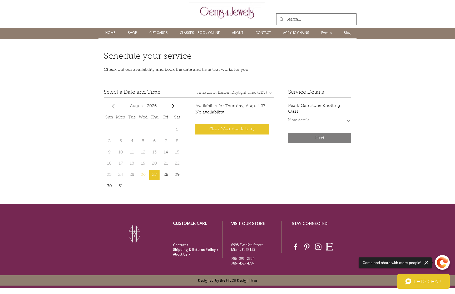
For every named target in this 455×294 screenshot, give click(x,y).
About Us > (181, 254)
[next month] (173, 106)
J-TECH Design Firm (241, 280)
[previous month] (113, 106)
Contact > (181, 244)
